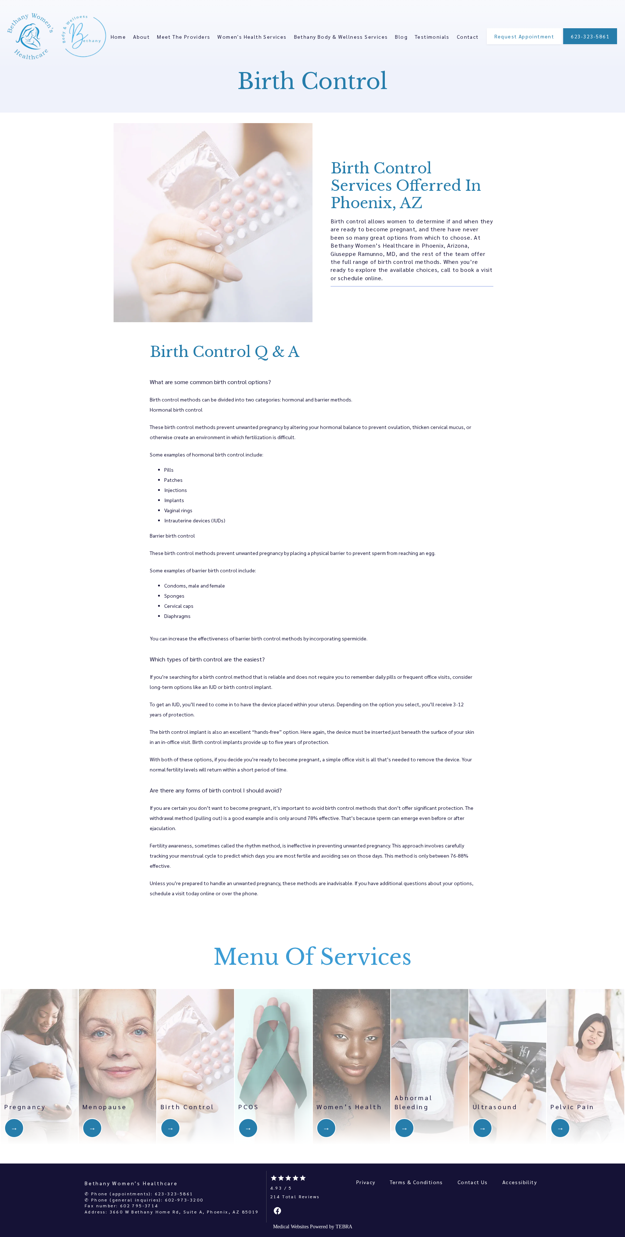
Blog (401, 36)
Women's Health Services (251, 36)
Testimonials (432, 36)
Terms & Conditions (416, 1182)
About (141, 36)
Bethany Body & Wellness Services (341, 36)
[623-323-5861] (590, 43)
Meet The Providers (183, 36)
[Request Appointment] (524, 43)
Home (118, 36)
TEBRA (344, 1226)
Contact (468, 36)
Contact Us (473, 1182)
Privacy (365, 1182)
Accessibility (519, 1182)
